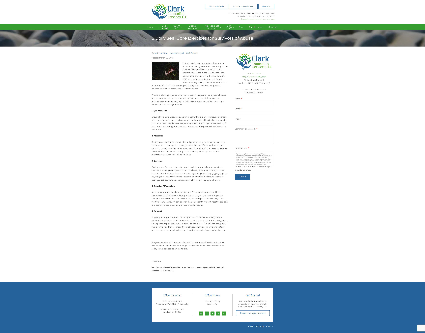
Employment (256, 27)
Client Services (192, 27)
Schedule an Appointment (243, 6)
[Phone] (207, 313)
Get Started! (164, 27)
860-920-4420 (269, 19)
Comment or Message (246, 129)
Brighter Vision (266, 326)
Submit (242, 176)
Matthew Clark (161, 53)
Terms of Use (242, 148)
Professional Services (212, 27)
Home (151, 27)
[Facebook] (212, 313)
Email (238, 109)
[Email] (201, 313)
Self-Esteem (192, 53)
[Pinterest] (224, 313)
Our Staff (229, 27)
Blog (241, 27)
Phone (238, 119)
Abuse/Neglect (177, 53)
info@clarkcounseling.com (250, 19)
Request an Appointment (253, 313)
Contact (272, 27)
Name (238, 98)
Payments (266, 6)
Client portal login (216, 6)
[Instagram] (218, 313)
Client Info (176, 27)
